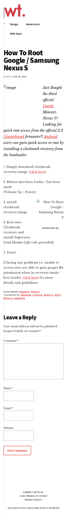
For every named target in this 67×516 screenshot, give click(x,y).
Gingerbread (13, 136)
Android (50, 136)
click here (37, 172)
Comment (11, 340)
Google (48, 106)
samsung (19, 298)
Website (8, 428)
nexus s (48, 295)
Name (8, 388)
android (26, 295)
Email (8, 408)
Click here (31, 277)
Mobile (35, 291)
